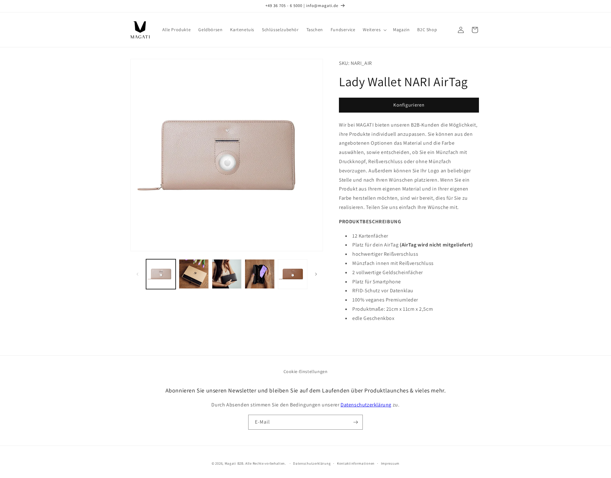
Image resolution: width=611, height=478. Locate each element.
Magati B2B (234, 463)
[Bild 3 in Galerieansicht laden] (227, 274)
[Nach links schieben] (137, 274)
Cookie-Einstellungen (306, 371)
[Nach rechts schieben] (316, 274)
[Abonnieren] (355, 422)
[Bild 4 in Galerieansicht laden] (259, 274)
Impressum (390, 463)
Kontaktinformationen (356, 463)
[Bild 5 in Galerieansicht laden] (292, 274)
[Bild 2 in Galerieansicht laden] (193, 274)
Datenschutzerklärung (366, 404)
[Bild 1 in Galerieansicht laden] (161, 274)
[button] (374, 29)
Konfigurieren (409, 105)
